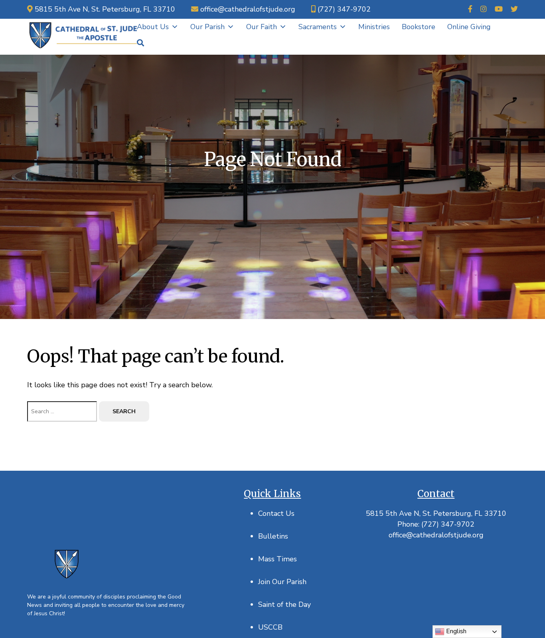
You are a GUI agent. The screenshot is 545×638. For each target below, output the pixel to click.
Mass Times (277, 559)
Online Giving (469, 27)
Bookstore (418, 27)
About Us (153, 27)
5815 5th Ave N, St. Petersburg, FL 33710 (436, 513)
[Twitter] (514, 9)
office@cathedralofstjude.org (436, 535)
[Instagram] (483, 9)
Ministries (374, 27)
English (455, 631)
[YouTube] (499, 9)
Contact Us (276, 513)
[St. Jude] (82, 35)
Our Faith (261, 27)
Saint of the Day (284, 604)
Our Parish (207, 27)
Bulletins (273, 536)
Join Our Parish (282, 581)
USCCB (270, 627)
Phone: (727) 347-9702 (435, 524)
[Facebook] (470, 9)
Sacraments (317, 27)
